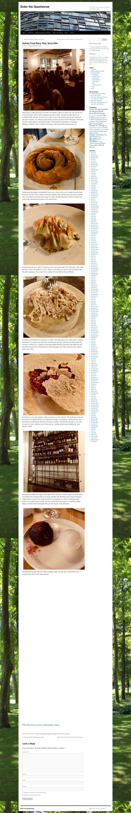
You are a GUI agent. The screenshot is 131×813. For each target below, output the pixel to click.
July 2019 (93, 235)
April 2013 (93, 362)
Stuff (98, 139)
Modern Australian (47, 733)
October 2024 (94, 166)
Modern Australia (93, 133)
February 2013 (94, 365)
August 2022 (94, 183)
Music (66, 33)
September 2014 (94, 336)
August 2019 (94, 233)
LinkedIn (100, 60)
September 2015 (94, 315)
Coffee (91, 117)
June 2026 (93, 152)
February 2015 (94, 327)
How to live (101, 129)
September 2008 (94, 410)
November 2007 (94, 422)
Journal (106, 129)
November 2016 (94, 291)
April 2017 (93, 282)
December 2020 (94, 206)
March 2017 (94, 284)
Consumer (102, 118)
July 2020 (93, 214)
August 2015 (94, 317)
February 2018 (94, 265)
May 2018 (93, 259)
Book (101, 111)
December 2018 (94, 247)
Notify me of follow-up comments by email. (35, 792)
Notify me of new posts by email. (32, 795)
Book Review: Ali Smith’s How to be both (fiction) (70, 39)
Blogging (95, 111)
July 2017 (93, 277)
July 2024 (93, 168)
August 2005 (94, 441)
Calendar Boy (95, 78)
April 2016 (93, 303)
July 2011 (93, 386)
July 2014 (93, 339)
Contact (72, 33)
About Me (30, 33)
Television (100, 141)
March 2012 (94, 375)
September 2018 (94, 253)
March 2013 (94, 363)
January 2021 (94, 204)
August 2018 (94, 254)
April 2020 (93, 220)
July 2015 (93, 318)
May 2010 (93, 396)
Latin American (94, 131)
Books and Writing (58, 33)
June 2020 (93, 216)
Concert (96, 118)
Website (24, 786)
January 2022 (94, 192)
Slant (93, 83)
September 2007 (94, 426)
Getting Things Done (99, 127)
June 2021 (93, 201)
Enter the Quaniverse (34, 6)
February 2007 (94, 436)
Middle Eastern (103, 131)
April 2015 (93, 323)
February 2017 (94, 285)
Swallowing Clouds (96, 85)
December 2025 (94, 157)
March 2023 (94, 176)
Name (24, 774)
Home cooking (93, 129)
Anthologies (95, 74)
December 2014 (94, 330)
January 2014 (94, 349)
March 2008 (94, 417)
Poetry (99, 137)
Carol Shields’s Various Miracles (98, 93)
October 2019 (94, 230)
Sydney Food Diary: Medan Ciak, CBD (33, 39)
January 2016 (94, 308)
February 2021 (94, 202)
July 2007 (93, 429)
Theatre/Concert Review (97, 143)
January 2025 (94, 163)
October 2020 (94, 209)
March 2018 (94, 263)
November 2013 (94, 353)
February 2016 (94, 306)
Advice (91, 109)
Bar (90, 111)
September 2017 (94, 273)
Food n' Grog (38, 733)
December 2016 (94, 289)
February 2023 (94, 178)
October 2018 (94, 251)
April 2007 (93, 432)
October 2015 (94, 313)
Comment (25, 752)
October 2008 (94, 408)
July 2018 (93, 256)
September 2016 (94, 294)
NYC (91, 136)
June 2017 (93, 278)
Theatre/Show (93, 145)
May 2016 (93, 301)
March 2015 (94, 325)
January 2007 (94, 438)
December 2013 (94, 351)
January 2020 (94, 225)
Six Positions (95, 81)
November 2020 (94, 208)
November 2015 (94, 311)
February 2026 (94, 156)
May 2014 (93, 342)
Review (93, 138)
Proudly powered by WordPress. (98, 808)
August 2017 (94, 275)
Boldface (93, 59)
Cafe (104, 115)
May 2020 (93, 218)
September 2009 (94, 403)
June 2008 (93, 415)
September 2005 (94, 439)
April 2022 (93, 188)
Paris (95, 136)
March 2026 (94, 154)
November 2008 (94, 407)
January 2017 (94, 287)
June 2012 (93, 374)
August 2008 (94, 412)
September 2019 (94, 232)
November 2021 (94, 195)
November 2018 (94, 249)
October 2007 (94, 424)
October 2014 (94, 334)
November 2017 (94, 270)
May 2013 (93, 360)
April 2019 (93, 240)
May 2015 (93, 322)
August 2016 (94, 296)
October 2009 (94, 401)
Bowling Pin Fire (96, 76)
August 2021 (94, 197)
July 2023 (93, 171)
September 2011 (94, 382)
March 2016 (94, 304)
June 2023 (93, 173)
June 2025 (93, 161)
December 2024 (94, 164)
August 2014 (94, 337)
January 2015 (94, 329)
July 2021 (93, 199)
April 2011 (93, 387)
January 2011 (94, 391)
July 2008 (93, 413)
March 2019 (94, 242)
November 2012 (94, 370)
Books (102, 113)
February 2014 (94, 348)
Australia (104, 109)
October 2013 (94, 355)
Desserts (105, 119)
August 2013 (94, 358)
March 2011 (94, 389)
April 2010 (93, 398)
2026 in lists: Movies (96, 95)
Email (24, 780)
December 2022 (94, 182)
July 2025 (93, 159)
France (106, 125)
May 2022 (93, 187)
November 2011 (94, 379)
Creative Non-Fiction (95, 119)
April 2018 (93, 261)
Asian (97, 109)
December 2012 (94, 368)
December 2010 (94, 393)
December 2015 (94, 310)
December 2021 (94, 194)
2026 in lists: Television (96, 100)
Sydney (54, 733)
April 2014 (93, 344)
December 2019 (94, 227)
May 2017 (93, 280)
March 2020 (94, 221)
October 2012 (94, 372)
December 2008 (94, 405)
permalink (67, 733)
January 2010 (94, 400)
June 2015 (93, 320)
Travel (101, 145)
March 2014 (94, 346)
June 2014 (93, 341)
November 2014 (94, 332)
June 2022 (93, 185)
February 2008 (94, 419)
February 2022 (94, 190)
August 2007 (94, 427)
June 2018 (93, 258)
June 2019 (93, 237)
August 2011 (94, 384)
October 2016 (94, 292)
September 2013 (94, 356)
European (102, 121)
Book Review (94, 113)
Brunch (99, 116)
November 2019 (94, 228)
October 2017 (94, 272)
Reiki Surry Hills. (96, 50)
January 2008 (94, 420)
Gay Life (91, 127)
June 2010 (93, 394)
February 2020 (94, 223)
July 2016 (93, 297)
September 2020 (94, 211)
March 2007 (94, 434)
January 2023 (94, 180)
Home (24, 33)
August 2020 (94, 213)
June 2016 (93, 299)
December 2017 (94, 268)
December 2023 (94, 169)
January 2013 (94, 367)
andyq (39, 45)
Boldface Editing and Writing (43, 33)
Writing (92, 147)
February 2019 (94, 244)
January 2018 (94, 266)
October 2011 (94, 381)
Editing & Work (94, 121)
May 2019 (93, 239)
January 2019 (94, 246)
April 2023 (93, 175)
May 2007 (93, 431)
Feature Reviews (96, 79)
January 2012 (94, 377)
